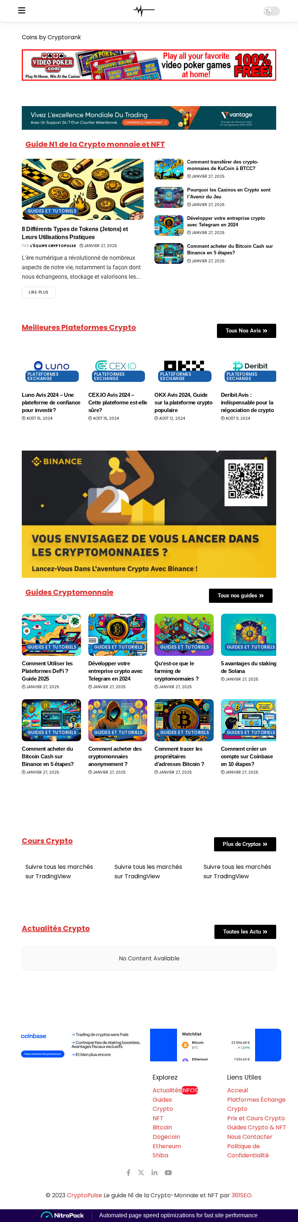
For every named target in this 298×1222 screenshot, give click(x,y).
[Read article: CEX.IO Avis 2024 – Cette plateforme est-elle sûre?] (118, 366)
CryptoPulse (84, 1195)
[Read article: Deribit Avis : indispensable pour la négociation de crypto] (250, 366)
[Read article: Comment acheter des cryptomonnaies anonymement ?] (118, 720)
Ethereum (167, 1146)
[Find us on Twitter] (141, 1172)
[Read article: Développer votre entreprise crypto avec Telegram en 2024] (169, 225)
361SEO (241, 1195)
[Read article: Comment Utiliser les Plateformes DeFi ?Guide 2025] (51, 635)
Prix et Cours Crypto (256, 1118)
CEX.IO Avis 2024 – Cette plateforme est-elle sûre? (118, 402)
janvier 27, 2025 (100, 246)
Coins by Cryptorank (51, 37)
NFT (158, 1118)
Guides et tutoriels (52, 211)
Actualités (175, 1090)
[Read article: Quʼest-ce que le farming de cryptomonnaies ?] (184, 635)
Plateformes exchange (43, 376)
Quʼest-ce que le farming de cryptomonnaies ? (176, 671)
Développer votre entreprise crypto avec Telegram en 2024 (115, 671)
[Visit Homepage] (144, 11)
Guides (162, 1100)
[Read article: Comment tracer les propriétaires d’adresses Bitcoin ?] (184, 720)
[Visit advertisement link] (149, 1045)
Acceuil (237, 1090)
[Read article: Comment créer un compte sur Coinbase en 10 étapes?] (250, 720)
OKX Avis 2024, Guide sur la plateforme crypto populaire (183, 402)
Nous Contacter (250, 1137)
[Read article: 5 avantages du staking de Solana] (250, 635)
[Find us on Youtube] (168, 1172)
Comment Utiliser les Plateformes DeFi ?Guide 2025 (47, 671)
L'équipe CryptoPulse (53, 246)
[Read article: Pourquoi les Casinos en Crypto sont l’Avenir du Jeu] (169, 197)
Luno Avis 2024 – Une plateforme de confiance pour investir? (51, 402)
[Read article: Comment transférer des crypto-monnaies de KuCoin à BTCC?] (169, 169)
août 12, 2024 (171, 418)
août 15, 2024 (38, 418)
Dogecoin (166, 1137)
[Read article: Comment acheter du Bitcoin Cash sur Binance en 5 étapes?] (169, 253)
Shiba (160, 1155)
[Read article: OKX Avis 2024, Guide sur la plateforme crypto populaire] (184, 366)
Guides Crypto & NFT (256, 1127)
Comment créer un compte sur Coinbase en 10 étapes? (247, 756)
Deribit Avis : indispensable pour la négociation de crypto (247, 402)
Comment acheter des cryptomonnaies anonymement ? (115, 756)
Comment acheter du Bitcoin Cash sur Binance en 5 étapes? (48, 756)
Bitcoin (162, 1127)
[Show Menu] (21, 11)
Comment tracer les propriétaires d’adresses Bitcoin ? (179, 756)
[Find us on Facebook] (128, 1172)
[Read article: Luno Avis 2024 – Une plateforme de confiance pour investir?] (51, 366)
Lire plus (42, 291)
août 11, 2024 (237, 418)
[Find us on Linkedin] (154, 1172)
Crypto (163, 1109)
